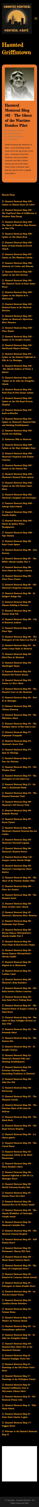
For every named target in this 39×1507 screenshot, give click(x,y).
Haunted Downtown (15, 136)
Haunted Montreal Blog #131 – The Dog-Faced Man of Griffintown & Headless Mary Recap (19, 213)
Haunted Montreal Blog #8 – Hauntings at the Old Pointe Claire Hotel (18, 1367)
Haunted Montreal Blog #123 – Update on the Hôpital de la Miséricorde (17, 295)
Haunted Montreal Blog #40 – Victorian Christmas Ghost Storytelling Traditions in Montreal (18, 1070)
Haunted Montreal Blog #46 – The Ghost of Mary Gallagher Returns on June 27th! (19, 1020)
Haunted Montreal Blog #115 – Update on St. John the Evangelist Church (18, 380)
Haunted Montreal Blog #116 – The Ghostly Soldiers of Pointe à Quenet (17, 369)
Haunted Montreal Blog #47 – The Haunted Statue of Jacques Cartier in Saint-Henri (19, 1008)
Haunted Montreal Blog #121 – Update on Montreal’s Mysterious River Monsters (17, 319)
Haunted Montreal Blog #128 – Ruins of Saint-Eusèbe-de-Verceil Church (17, 245)
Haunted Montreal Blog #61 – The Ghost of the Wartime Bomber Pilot (18, 115)
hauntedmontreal (14, 133)
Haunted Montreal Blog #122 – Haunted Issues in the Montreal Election (17, 307)
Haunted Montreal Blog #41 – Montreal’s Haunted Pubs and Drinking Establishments (17, 1058)
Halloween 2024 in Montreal (18, 439)
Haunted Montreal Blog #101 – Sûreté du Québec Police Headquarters (17, 523)
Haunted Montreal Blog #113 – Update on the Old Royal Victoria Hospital (17, 401)
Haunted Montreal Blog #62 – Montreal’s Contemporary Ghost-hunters (17, 868)
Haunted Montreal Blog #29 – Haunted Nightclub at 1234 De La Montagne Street (17, 1175)
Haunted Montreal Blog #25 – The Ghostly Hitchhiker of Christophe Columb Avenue (19, 1213)
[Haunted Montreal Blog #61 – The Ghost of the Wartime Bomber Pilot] (19, 84)
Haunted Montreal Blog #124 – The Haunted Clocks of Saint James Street (18, 283)
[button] (36, 18)
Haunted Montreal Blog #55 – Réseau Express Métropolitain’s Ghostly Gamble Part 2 (17, 932)
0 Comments (13, 139)
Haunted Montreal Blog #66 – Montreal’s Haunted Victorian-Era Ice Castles (19, 831)
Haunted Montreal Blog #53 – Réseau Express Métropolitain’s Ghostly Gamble (17, 953)
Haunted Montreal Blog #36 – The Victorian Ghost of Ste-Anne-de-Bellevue (19, 1108)
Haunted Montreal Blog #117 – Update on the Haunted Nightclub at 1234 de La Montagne (18, 357)
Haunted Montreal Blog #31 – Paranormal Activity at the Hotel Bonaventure (17, 1154)
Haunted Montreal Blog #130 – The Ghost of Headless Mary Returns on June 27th (19, 225)
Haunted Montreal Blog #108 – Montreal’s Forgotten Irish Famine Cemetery (18, 456)
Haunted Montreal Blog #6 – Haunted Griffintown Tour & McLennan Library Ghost (16, 1387)
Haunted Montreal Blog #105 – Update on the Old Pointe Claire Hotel (17, 485)
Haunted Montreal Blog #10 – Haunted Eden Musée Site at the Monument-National (17, 1346)
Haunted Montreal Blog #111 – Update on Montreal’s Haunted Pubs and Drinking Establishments (19, 421)
